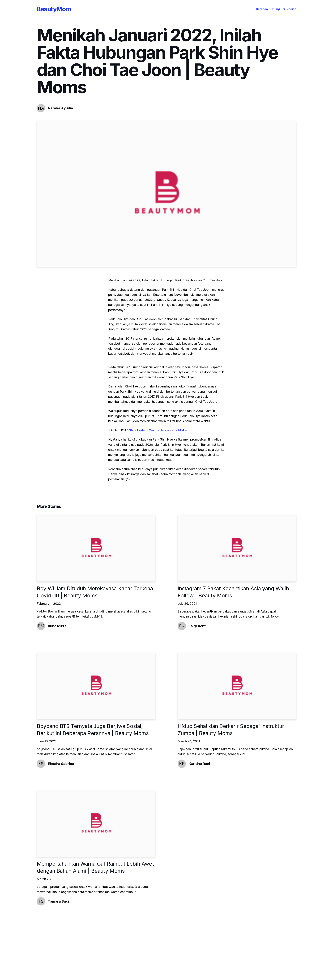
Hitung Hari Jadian (283, 9)
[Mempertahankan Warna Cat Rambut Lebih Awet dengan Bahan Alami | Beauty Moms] (96, 823)
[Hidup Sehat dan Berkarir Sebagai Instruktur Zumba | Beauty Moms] (237, 685)
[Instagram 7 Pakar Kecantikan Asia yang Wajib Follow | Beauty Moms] (237, 548)
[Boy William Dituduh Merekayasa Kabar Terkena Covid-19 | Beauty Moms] (96, 548)
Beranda (262, 9)
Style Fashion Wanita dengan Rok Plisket (158, 430)
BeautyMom (54, 9)
